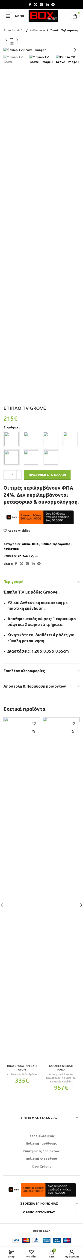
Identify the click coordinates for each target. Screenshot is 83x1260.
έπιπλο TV (25, 555)
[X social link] (36, 5)
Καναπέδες (53, 1077)
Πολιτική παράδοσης (41, 1143)
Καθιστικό (37, 30)
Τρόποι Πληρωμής (41, 1135)
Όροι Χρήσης (41, 1166)
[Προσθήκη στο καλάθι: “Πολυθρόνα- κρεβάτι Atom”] (34, 732)
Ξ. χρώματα (11, 427)
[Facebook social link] (30, 5)
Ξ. (36, 555)
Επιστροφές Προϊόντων (41, 1151)
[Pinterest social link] (41, 5)
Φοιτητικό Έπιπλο (61, 1074)
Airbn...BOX (30, 543)
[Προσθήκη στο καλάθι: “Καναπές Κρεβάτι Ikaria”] (73, 732)
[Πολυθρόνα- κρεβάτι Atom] (21, 889)
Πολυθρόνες (29, 1074)
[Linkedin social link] (47, 5)
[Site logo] (43, 15)
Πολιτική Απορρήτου (41, 1158)
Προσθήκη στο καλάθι (47, 474)
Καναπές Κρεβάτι (61, 1081)
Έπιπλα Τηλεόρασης (64, 30)
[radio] (11, 439)
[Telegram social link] (53, 5)
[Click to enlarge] (12, 44)
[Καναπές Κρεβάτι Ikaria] (61, 889)
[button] (8, 50)
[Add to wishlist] (34, 724)
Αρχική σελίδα (13, 30)
